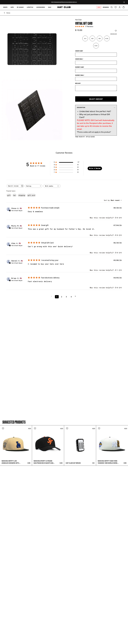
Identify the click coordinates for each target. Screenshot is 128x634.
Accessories (40, 7)
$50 (100, 38)
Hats (12, 7)
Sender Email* (79, 59)
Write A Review (94, 168)
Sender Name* (79, 51)
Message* (78, 83)
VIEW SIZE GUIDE (113, 33)
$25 (92, 38)
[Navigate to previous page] (52, 296)
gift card (31, 195)
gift (8, 195)
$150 (96, 45)
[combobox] (33, 186)
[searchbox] (13, 185)
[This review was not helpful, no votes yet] (119, 218)
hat (14, 195)
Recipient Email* (79, 75)
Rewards (106, 7)
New (99, 7)
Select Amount (96, 99)
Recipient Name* (79, 67)
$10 (85, 38)
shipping (21, 195)
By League (20, 7)
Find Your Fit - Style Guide (85, 137)
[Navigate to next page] (76, 296)
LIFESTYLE (30, 7)
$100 (106, 38)
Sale (49, 7)
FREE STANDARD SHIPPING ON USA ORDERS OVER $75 (64, 2)
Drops (5, 7)
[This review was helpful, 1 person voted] (115, 270)
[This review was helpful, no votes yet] (115, 218)
